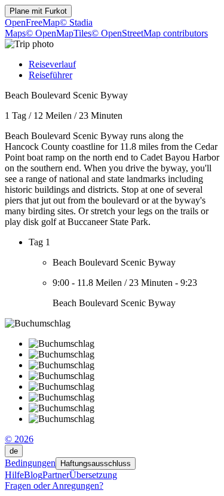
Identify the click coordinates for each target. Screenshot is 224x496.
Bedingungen (30, 463)
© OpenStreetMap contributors (149, 33)
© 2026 (19, 439)
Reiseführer (50, 75)
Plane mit (38, 11)
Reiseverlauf (52, 64)
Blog (33, 475)
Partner (55, 475)
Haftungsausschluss (95, 463)
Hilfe (14, 475)
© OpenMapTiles (58, 33)
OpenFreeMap (32, 22)
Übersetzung (93, 475)
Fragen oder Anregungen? (54, 485)
